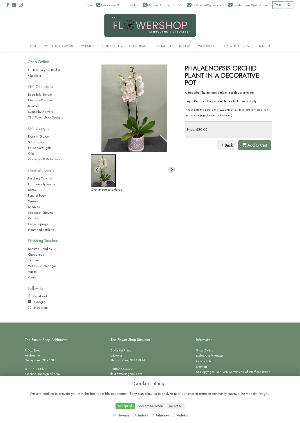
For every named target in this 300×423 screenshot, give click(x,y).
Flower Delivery (236, 46)
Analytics (142, 416)
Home (33, 46)
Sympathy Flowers (40, 111)
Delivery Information (210, 355)
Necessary (123, 416)
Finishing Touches (40, 178)
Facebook (39, 296)
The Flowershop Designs (45, 117)
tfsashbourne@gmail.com (42, 373)
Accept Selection (151, 405)
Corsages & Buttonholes (45, 159)
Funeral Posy (37, 195)
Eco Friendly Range (41, 184)
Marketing (182, 416)
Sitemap (201, 366)
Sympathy (87, 46)
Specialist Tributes (40, 212)
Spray (32, 189)
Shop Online (110, 46)
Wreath (33, 201)
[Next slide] (171, 170)
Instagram (40, 307)
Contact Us (163, 46)
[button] (103, 170)
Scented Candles (40, 248)
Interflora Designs (40, 100)
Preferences (162, 416)
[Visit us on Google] (15, 5)
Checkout (34, 75)
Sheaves (34, 206)
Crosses (34, 218)
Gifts (31, 153)
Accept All (125, 405)
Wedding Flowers (58, 46)
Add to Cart (256, 145)
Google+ (40, 301)
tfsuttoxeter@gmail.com (126, 373)
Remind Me (263, 46)
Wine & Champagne (42, 265)
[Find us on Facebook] (9, 5)
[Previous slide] (97, 170)
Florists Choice (38, 136)
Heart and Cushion (41, 229)
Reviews (185, 46)
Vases (32, 271)
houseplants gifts (39, 147)
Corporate (138, 46)
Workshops (207, 46)
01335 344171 (35, 368)
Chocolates (36, 254)
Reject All (175, 405)
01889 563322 (121, 368)
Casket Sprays (38, 224)
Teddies (34, 260)
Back (228, 145)
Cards (32, 277)
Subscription (36, 142)
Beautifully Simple (40, 94)
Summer (33, 106)
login (88, 5)
